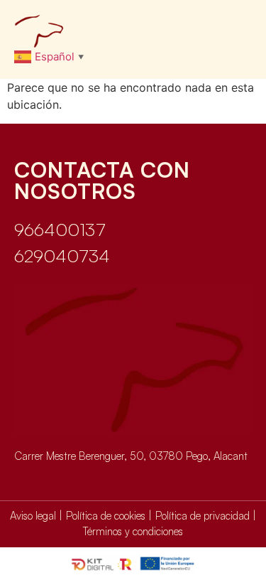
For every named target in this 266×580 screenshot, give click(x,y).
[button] (238, 31)
